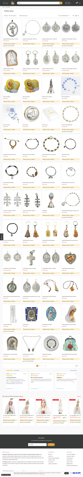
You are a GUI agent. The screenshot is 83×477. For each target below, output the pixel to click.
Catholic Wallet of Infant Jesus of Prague (69, 354)
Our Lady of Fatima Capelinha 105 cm (27, 415)
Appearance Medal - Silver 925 (48, 68)
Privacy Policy (69, 459)
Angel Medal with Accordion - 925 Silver (10, 38)
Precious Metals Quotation (53, 458)
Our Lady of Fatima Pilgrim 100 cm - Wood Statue (10, 415)
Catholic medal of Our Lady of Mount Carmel (11, 296)
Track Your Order (51, 459)
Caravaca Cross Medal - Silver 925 (9, 210)
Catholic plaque (26, 324)
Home (3, 6)
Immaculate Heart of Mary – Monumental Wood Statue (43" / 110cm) (44, 415)
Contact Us (50, 456)
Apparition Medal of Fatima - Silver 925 (49, 38)
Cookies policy (42, 473)
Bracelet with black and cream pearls (49, 154)
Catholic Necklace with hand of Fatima (69, 296)
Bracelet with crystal (65, 154)
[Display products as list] (78, 15)
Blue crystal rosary (6, 124)
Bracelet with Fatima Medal (8, 182)
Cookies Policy (70, 461)
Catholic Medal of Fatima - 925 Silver (49, 268)
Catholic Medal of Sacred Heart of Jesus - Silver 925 (32, 296)
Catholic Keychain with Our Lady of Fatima (70, 240)
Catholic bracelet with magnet (8, 240)
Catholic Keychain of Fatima (28, 240)
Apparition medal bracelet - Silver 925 (30, 38)
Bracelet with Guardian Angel (28, 182)
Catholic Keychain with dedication (48, 240)
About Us (50, 454)
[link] (15, 389)
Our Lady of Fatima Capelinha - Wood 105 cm (60, 415)
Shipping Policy (70, 463)
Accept (66, 473)
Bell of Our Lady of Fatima (47, 96)
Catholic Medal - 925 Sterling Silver (9, 268)
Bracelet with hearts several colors (48, 182)
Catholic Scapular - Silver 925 (28, 354)
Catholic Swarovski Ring (46, 354)
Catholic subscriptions (52, 463)
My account (67, 3)
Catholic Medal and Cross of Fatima (29, 268)
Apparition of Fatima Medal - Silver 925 (69, 38)
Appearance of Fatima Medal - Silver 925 (69, 68)
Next (76, 365)
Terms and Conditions (71, 454)
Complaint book (70, 458)
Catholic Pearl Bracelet (7, 324)
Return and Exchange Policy (72, 465)
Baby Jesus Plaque (6, 96)
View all (79, 396)
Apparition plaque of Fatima (8, 68)
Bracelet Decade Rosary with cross (9, 154)
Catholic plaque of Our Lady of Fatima (69, 324)
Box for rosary (25, 124)
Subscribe (51, 444)
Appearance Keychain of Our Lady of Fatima (31, 68)
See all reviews (73, 370)
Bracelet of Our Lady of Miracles (29, 154)
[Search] (61, 3)
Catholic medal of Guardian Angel (68, 268)
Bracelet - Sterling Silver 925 (67, 124)
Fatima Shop (8, 6)
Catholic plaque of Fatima (47, 324)
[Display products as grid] (76, 15)
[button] (9, 381)
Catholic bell (44, 210)
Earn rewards (51, 461)
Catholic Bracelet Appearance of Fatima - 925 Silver (71, 210)
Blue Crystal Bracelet (66, 96)
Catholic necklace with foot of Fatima (49, 296)
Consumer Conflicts (70, 456)
